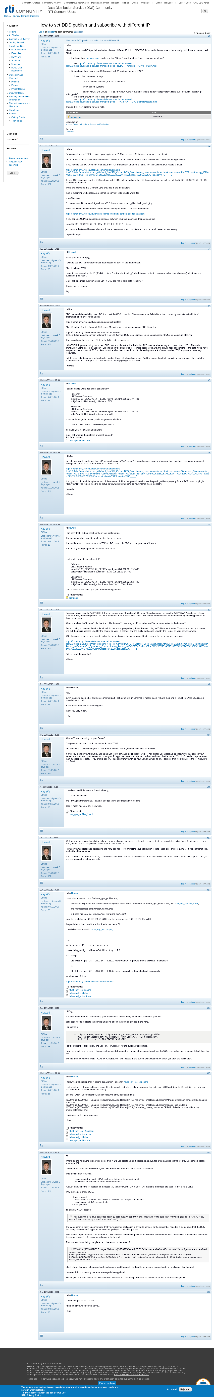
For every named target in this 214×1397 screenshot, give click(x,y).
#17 (208, 1292)
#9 (209, 684)
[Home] (24, 7)
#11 (208, 787)
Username (12, 139)
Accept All (172, 1389)
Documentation (16, 93)
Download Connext (100, 3)
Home (7, 16)
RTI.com (115, 3)
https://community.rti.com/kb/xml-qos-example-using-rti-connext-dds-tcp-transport (105, 214)
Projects (15, 81)
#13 (208, 890)
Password (12, 148)
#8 (209, 610)
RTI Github (157, 3)
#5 (209, 380)
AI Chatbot (14, 35)
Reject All (185, 1389)
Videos (12, 113)
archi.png (73, 598)
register (51, 32)
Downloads (14, 110)
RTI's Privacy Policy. (31, 1395)
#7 (209, 524)
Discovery (70, 131)
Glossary (15, 64)
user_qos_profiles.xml (79, 440)
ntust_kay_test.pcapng (102, 929)
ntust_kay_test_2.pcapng (136, 1082)
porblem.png (92, 58)
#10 (208, 735)
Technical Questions (30, 16)
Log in (41, 32)
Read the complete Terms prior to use (131, 1375)
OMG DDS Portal (201, 3)
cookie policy (67, 1379)
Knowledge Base (17, 46)
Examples (16, 53)
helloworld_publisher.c (79, 993)
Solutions (15, 60)
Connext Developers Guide (76, 3)
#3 (209, 249)
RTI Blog (125, 3)
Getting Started (16, 42)
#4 (209, 306)
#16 (208, 1152)
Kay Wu (45, 40)
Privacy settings (107, 1383)
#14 (208, 1008)
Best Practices (18, 49)
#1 (209, 36)
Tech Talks (16, 121)
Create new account (18, 158)
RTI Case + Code (183, 3)
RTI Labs (168, 3)
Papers (14, 85)
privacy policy (49, 1379)
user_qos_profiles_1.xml (81, 814)
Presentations (18, 89)
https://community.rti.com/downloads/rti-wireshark (90, 981)
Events (135, 3)
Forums (15, 16)
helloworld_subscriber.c (80, 996)
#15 (208, 1073)
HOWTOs (16, 57)
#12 (208, 838)
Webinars (145, 3)
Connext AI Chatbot (31, 3)
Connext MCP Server (51, 3)
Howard (45, 150)
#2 (209, 146)
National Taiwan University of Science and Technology (88, 124)
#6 (209, 452)
